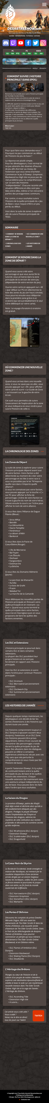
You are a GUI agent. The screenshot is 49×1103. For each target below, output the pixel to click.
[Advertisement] (24, 138)
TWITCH (38, 1016)
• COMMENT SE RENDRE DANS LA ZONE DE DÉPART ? (14, 236)
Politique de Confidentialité (25, 1095)
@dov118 (37, 1097)
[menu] (44, 4)
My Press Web (19, 1097)
